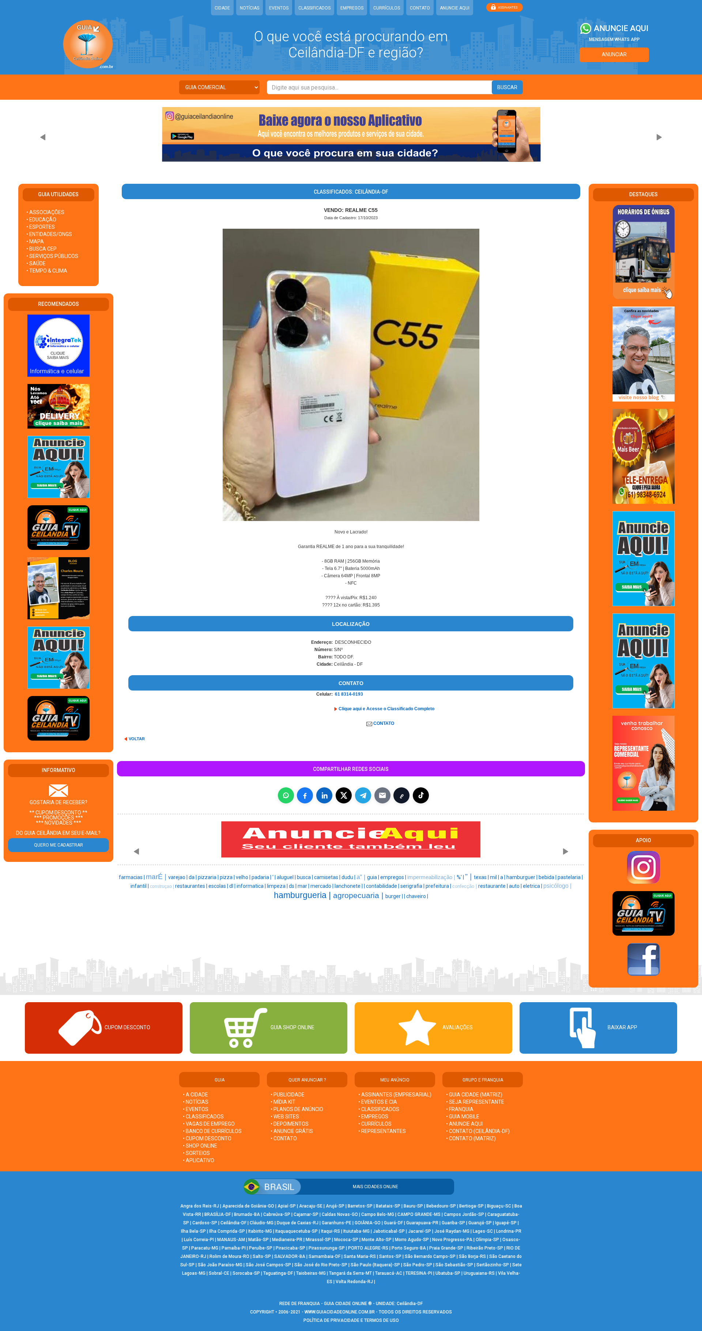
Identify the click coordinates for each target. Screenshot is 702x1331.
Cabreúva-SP (276, 1214)
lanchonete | (349, 886)
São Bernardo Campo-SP (430, 1256)
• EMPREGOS (373, 1116)
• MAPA (35, 241)
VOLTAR (137, 739)
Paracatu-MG (204, 1248)
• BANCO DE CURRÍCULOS (212, 1131)
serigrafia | (413, 886)
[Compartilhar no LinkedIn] (324, 795)
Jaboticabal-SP (389, 1231)
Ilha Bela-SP (193, 1231)
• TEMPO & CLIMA (46, 271)
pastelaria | (570, 877)
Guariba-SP (453, 1222)
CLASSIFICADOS (314, 8)
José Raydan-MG (451, 1231)
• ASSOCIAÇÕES (45, 212)
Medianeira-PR (287, 1239)
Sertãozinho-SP (492, 1264)
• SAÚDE (36, 263)
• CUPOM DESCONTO (207, 1138)
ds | (293, 886)
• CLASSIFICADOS (203, 1116)
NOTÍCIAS (249, 8)
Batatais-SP (388, 1206)
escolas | (218, 886)
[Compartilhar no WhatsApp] (286, 795)
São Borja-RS (472, 1256)
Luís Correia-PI (199, 1239)
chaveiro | (417, 896)
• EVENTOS (195, 1109)
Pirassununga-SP (327, 1248)
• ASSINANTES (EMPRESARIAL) (394, 1095)
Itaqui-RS (330, 1231)
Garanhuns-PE (336, 1222)
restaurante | (493, 886)
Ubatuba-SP (447, 1273)
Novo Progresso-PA (452, 1239)
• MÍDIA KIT (283, 1102)
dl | (233, 886)
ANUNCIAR (614, 54)
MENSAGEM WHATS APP (614, 39)
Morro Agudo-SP (412, 1239)
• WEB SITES (285, 1116)
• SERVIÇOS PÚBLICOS (52, 256)
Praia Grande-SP (446, 1248)
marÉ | (157, 877)
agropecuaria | (359, 895)
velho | (244, 877)
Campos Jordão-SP (464, 1214)
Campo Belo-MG (377, 1214)
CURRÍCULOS (386, 8)
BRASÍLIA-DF (217, 1214)
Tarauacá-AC (388, 1273)
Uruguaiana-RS (479, 1273)
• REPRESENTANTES (382, 1131)
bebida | (548, 877)
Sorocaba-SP (246, 1273)
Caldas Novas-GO (340, 1214)
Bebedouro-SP (441, 1206)
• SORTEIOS (196, 1153)
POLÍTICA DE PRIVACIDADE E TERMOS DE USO (351, 1320)
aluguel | (287, 877)
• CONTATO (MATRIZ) (471, 1138)
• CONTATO (284, 1138)
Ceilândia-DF (233, 1222)
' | (274, 877)
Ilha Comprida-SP (227, 1231)
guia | (373, 877)
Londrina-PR (508, 1231)
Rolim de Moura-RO (229, 1256)
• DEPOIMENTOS (290, 1124)
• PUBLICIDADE (288, 1095)
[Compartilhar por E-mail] (382, 795)
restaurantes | (191, 886)
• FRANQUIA (460, 1109)
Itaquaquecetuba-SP (296, 1231)
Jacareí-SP (419, 1231)
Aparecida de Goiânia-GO (248, 1206)
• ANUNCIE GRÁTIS (292, 1131)
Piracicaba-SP (290, 1248)
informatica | (252, 886)
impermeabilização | (432, 877)
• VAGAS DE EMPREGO (209, 1124)
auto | (516, 886)
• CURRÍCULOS (375, 1124)
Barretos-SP (360, 1206)
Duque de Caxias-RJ (297, 1222)
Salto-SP (262, 1256)
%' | (461, 877)
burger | (394, 896)
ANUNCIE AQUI (454, 8)
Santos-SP (390, 1256)
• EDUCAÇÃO (41, 220)
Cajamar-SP (306, 1214)
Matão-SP (258, 1239)
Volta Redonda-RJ (354, 1281)
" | (469, 876)
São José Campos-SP (268, 1264)
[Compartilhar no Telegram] (363, 795)
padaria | (262, 877)
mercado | (322, 886)
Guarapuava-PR (422, 1222)
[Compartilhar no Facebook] (305, 795)
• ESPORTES (40, 227)
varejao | (178, 877)
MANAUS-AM (231, 1239)
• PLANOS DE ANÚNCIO (297, 1109)
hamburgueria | (303, 895)
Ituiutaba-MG (356, 1231)
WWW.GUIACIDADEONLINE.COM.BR (340, 1312)
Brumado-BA (247, 1214)
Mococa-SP (346, 1239)
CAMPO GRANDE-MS (419, 1214)
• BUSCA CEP (41, 249)
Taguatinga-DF (278, 1273)
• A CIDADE (195, 1095)
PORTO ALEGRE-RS (368, 1248)
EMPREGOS (351, 8)
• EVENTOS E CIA (377, 1102)
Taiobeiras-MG (311, 1273)
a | (503, 877)
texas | (482, 877)
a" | (361, 877)
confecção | (465, 886)
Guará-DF (393, 1222)
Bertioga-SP (471, 1206)
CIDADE (222, 8)
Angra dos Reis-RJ (199, 1206)
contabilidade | (383, 886)
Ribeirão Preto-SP (485, 1248)
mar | (304, 886)
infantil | (140, 886)
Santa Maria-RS (360, 1256)
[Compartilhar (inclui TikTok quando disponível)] (421, 795)
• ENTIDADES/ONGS (49, 234)
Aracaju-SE (310, 1206)
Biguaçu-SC (499, 1206)
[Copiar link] (401, 795)
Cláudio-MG (261, 1222)
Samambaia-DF (324, 1256)
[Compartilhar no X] (344, 795)
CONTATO (420, 8)
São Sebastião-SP (454, 1264)
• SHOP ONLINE (200, 1146)
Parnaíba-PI (234, 1248)
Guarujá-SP (480, 1222)
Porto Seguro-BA (409, 1248)
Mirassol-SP (318, 1239)
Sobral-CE (219, 1273)
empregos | (393, 877)
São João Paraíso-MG (220, 1264)
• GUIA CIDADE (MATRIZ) (474, 1095)
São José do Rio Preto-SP (320, 1264)
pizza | (228, 877)
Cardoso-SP (204, 1222)
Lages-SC (483, 1231)
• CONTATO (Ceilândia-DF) (478, 1131)
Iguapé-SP (506, 1222)
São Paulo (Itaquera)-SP (375, 1264)
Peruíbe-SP (260, 1248)
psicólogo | (557, 886)
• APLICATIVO (198, 1160)
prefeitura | (439, 886)
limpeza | (278, 886)
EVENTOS (278, 8)
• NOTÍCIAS (195, 1102)
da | (193, 877)
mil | (495, 877)
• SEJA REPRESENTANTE (475, 1102)
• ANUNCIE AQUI (464, 1124)
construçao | (162, 886)
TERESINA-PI (418, 1273)
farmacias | (132, 877)
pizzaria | (209, 877)
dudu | (348, 877)
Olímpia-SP (487, 1239)
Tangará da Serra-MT (350, 1273)
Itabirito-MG (260, 1231)
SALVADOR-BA (289, 1256)
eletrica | (533, 886)
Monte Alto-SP (377, 1239)
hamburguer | (522, 877)
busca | (305, 877)
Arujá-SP (335, 1206)
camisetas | (327, 877)
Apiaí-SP (287, 1206)
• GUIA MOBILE (462, 1116)
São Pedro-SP (417, 1264)
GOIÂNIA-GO (368, 1222)
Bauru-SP (413, 1206)
